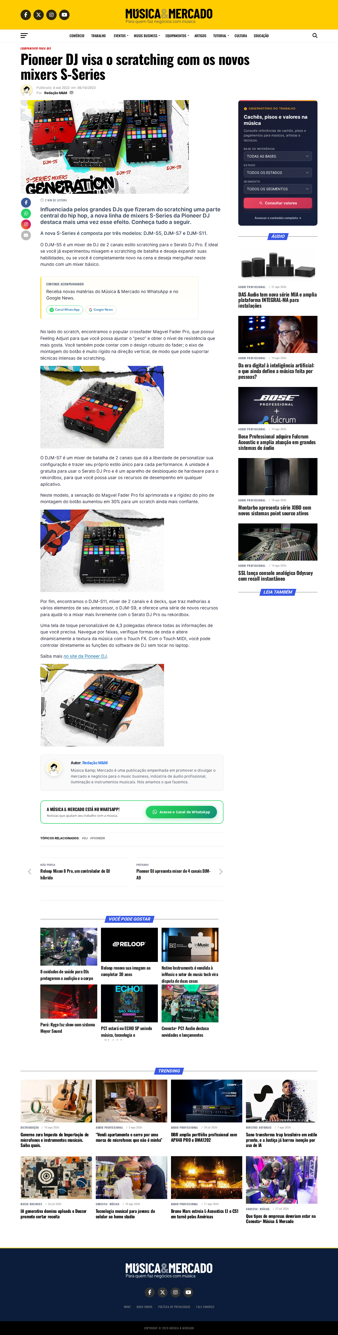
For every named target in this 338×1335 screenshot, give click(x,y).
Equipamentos (176, 35)
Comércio (77, 35)
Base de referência (259, 149)
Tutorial (219, 35)
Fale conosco (205, 1307)
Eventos (120, 35)
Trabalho (98, 35)
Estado (250, 165)
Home (127, 1307)
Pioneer (98, 838)
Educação (261, 35)
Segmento (252, 181)
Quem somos (144, 1307)
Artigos (200, 35)
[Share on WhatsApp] (26, 214)
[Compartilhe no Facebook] (26, 203)
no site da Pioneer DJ (85, 656)
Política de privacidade (174, 1307)
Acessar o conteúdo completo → (278, 218)
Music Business (145, 35)
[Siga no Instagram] (26, 224)
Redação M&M (55, 93)
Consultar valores (281, 203)
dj (86, 838)
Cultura (241, 35)
